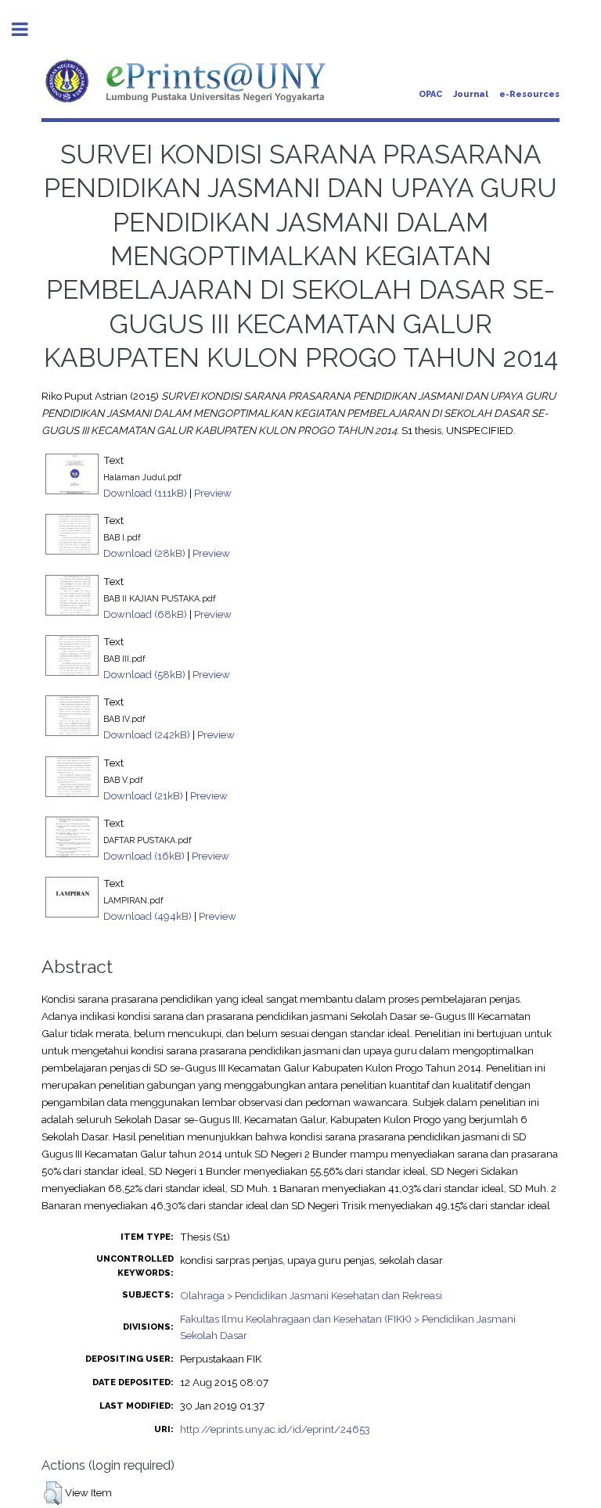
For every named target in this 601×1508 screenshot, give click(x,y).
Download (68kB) (145, 614)
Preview (213, 493)
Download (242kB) (146, 734)
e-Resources (529, 94)
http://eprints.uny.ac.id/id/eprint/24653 (275, 1429)
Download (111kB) (145, 493)
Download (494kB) (147, 916)
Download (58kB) (144, 674)
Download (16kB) (144, 855)
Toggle (28, 29)
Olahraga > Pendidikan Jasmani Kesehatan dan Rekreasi (311, 1295)
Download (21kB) (143, 795)
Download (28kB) (144, 553)
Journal (470, 94)
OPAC (430, 94)
